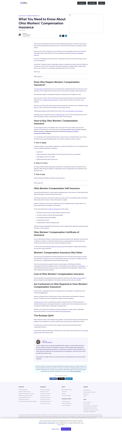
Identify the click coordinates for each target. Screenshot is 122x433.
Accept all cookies (66, 429)
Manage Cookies (55, 429)
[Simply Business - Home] (24, 3)
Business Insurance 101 (33, 15)
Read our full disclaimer (75, 371)
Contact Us (81, 3)
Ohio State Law (40, 89)
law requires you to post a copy (56, 246)
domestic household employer (50, 100)
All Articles (22, 15)
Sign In (101, 3)
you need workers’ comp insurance (74, 111)
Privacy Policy (51, 423)
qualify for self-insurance (54, 209)
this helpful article (66, 311)
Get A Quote (92, 3)
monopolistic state (60, 114)
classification (81, 266)
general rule (39, 302)
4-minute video (80, 278)
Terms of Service (42, 423)
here (63, 178)
